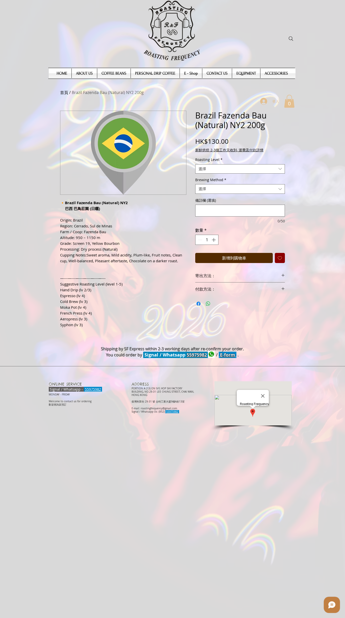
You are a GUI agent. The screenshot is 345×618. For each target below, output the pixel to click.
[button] (289, 101)
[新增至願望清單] (280, 258)
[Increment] (214, 240)
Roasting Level (209, 159)
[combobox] (240, 169)
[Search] (291, 38)
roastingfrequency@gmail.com (159, 408)
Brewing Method (210, 180)
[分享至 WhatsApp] (208, 304)
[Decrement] (199, 240)
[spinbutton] (207, 240)
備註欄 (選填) (205, 200)
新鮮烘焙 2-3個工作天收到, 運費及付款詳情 (229, 150)
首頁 (64, 92)
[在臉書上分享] (198, 304)
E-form (227, 355)
